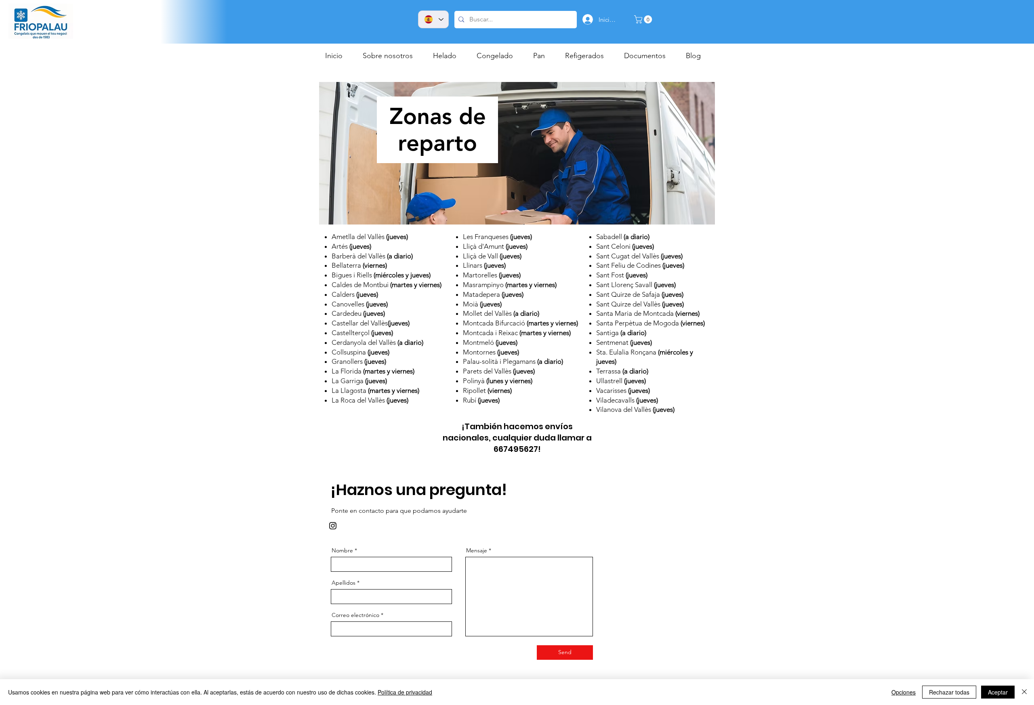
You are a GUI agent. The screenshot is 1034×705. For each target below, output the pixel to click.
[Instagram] (333, 526)
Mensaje (476, 550)
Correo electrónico (355, 615)
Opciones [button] (903, 692)
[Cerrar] (1024, 692)
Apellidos (343, 582)
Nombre (342, 550)
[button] (644, 19)
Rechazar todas (949, 692)
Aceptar (998, 692)
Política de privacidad (405, 692)
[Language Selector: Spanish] (433, 19)
